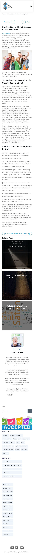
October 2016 (7, 516)
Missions (5, 446)
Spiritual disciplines (21, 446)
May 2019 (5, 499)
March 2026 (6, 484)
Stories (17, 449)
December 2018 (7, 502)
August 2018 (6, 509)
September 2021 (8, 495)
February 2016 (7, 534)
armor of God (7, 439)
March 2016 (6, 531)
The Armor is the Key (17, 254)
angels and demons (16, 435)
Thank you (6, 472)
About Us (5, 462)
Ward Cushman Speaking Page (12, 465)
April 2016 (6, 527)
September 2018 (8, 506)
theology (5, 453)
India (22, 442)
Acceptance (6, 33)
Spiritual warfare (8, 449)
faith (18, 442)
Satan (12, 446)
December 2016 (7, 513)
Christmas (26, 439)
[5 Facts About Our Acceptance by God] (17, 423)
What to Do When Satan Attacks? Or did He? (17, 315)
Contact (5, 469)
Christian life (17, 439)
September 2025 (8, 492)
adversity (5, 435)
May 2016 (5, 524)
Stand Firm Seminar (9, 476)
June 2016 (6, 520)
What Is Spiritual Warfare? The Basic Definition (17, 285)
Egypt (12, 442)
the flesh (24, 449)
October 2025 (7, 488)
